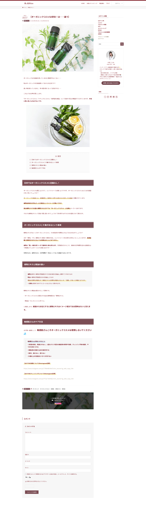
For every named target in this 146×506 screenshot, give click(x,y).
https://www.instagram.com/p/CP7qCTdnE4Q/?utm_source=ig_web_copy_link (49, 379)
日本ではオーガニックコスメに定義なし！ (44, 160)
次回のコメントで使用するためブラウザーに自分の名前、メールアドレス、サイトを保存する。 (52, 474)
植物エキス (58, 389)
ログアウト (101, 38)
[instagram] (108, 97)
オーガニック (36, 389)
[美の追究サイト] (28, 3)
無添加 (63, 389)
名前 (27, 454)
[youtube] (114, 97)
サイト (27, 468)
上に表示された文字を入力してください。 (36, 481)
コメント (28, 432)
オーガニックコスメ (44, 389)
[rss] (116, 97)
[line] (111, 97)
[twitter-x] (105, 97)
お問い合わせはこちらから (110, 83)
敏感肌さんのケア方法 (38, 168)
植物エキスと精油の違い (39, 165)
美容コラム (26, 20)
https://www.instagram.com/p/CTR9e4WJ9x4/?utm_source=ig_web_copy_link (48, 368)
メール (27, 461)
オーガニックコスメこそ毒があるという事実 (45, 162)
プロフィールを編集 (103, 36)
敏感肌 (52, 389)
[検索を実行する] (122, 44)
